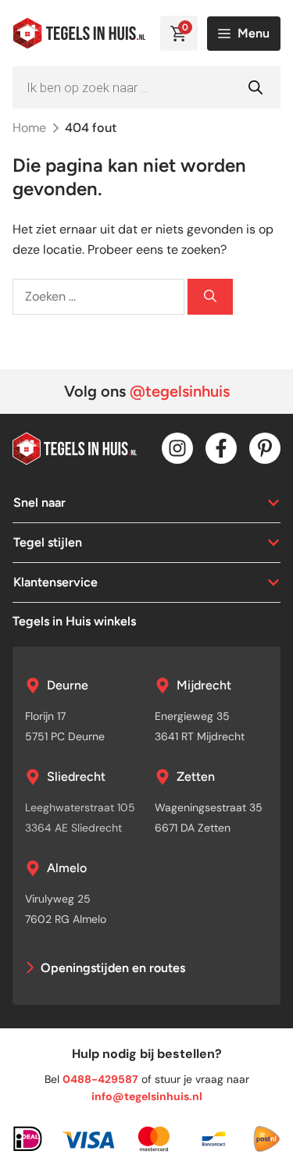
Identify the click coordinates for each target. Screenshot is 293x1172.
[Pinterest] (264, 448)
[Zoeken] (210, 297)
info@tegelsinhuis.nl (146, 1096)
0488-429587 (100, 1079)
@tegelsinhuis (180, 391)
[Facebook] (221, 448)
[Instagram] (177, 448)
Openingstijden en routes (113, 967)
